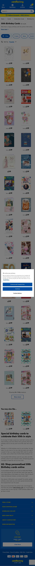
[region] (17, 283)
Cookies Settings (17, 293)
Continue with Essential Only (17, 284)
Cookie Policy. (6, 279)
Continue (17, 288)
